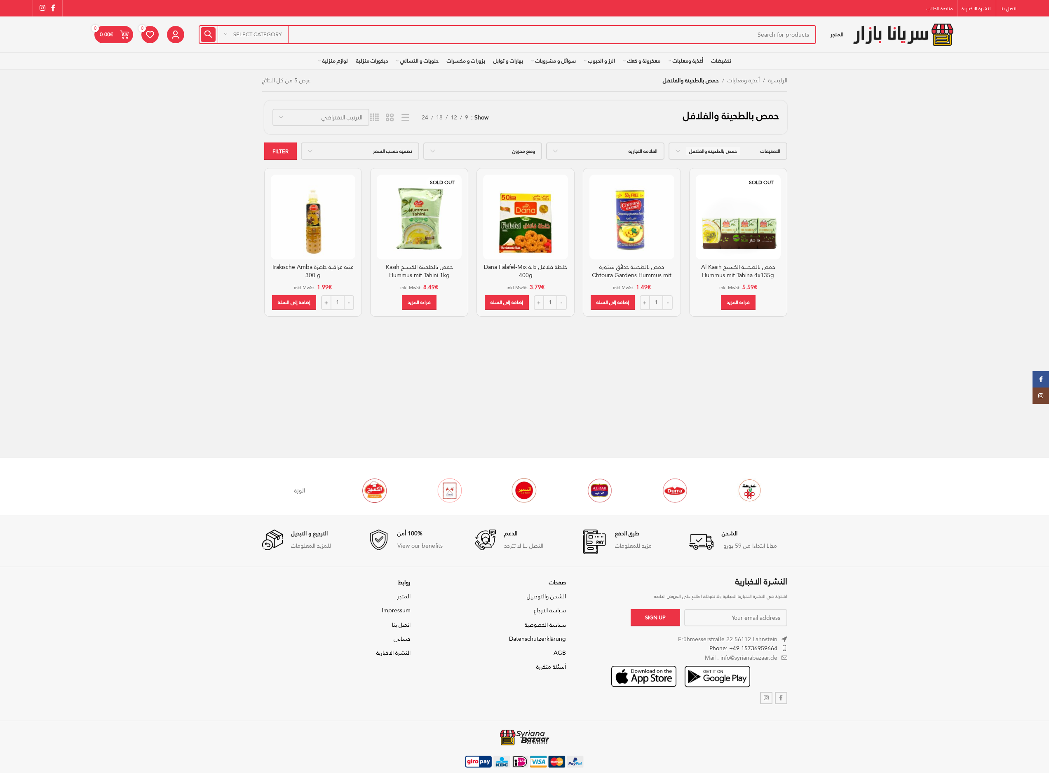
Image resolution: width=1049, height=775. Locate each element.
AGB (560, 652)
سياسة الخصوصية (545, 624)
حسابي (402, 638)
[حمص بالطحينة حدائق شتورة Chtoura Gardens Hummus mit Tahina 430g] (631, 217)
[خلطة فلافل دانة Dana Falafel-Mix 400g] (525, 217)
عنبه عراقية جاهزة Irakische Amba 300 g (313, 270)
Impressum (396, 610)
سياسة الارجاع (550, 610)
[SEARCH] (208, 34)
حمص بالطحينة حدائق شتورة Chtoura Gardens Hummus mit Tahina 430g (631, 274)
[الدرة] (674, 490)
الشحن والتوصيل (546, 596)
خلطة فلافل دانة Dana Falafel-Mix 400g (525, 270)
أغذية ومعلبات (743, 80)
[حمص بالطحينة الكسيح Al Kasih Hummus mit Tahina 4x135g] (738, 217)
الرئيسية (777, 80)
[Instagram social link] (42, 8)
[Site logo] (903, 33)
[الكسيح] (374, 490)
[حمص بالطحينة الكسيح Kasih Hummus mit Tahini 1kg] (419, 217)
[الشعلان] (449, 490)
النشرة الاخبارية (393, 652)
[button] (613, 302)
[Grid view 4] (374, 117)
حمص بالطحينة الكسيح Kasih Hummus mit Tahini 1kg (419, 270)
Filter (280, 151)
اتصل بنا (401, 624)
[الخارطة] (749, 490)
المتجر (404, 596)
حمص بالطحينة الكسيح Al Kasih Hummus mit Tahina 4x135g (738, 270)
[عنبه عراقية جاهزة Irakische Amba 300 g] (313, 217)
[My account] (175, 34)
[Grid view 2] (390, 117)
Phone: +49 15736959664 (743, 648)
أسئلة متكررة (551, 666)
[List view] (405, 117)
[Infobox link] (738, 542)
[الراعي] (599, 490)
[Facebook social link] (53, 8)
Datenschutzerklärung (537, 638)
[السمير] (524, 490)
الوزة (299, 490)
